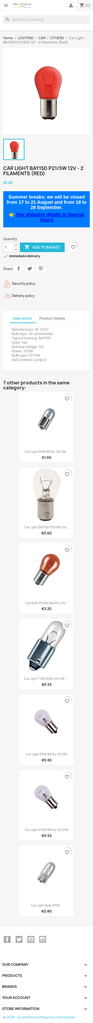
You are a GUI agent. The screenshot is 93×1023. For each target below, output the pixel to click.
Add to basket (42, 247)
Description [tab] (22, 318)
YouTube (30, 939)
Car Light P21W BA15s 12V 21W (46, 830)
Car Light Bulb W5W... (46, 905)
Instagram (42, 939)
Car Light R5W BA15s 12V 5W (46, 754)
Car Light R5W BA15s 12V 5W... (46, 452)
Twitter (19, 939)
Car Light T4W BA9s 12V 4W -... (46, 679)
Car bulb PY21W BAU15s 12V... (46, 603)
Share (18, 268)
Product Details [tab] (52, 318)
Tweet (29, 268)
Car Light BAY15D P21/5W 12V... (46, 527)
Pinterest (40, 268)
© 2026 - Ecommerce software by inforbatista (39, 1017)
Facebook (7, 939)
